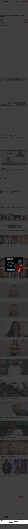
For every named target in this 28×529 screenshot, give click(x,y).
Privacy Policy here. (16, 521)
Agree (10, 522)
